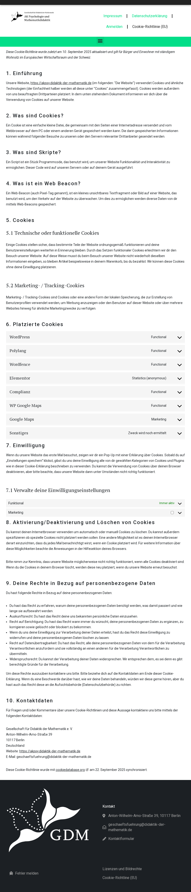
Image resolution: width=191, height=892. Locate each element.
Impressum (112, 16)
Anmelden (114, 26)
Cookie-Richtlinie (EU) (150, 26)
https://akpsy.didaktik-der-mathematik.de (61, 83)
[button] (100, 40)
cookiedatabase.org (70, 770)
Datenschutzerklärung (149, 16)
